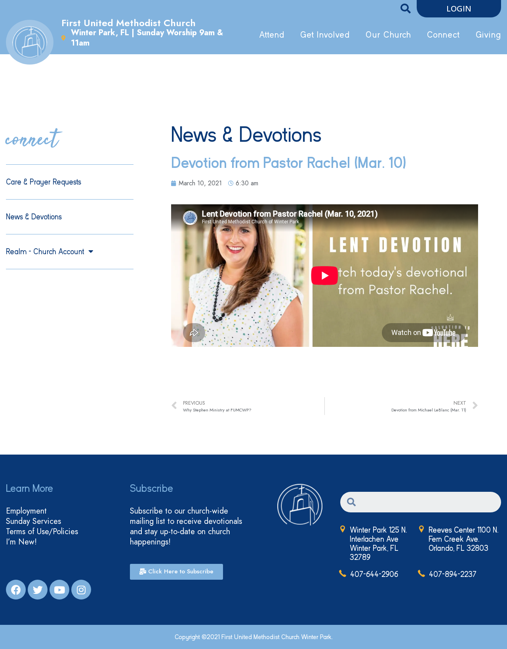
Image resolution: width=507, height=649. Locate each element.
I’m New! (21, 542)
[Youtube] (59, 590)
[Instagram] (81, 590)
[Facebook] (16, 590)
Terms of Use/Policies (42, 532)
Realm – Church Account (45, 251)
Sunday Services (33, 521)
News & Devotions (34, 217)
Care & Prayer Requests (43, 182)
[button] (459, 8)
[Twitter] (38, 590)
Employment (26, 511)
